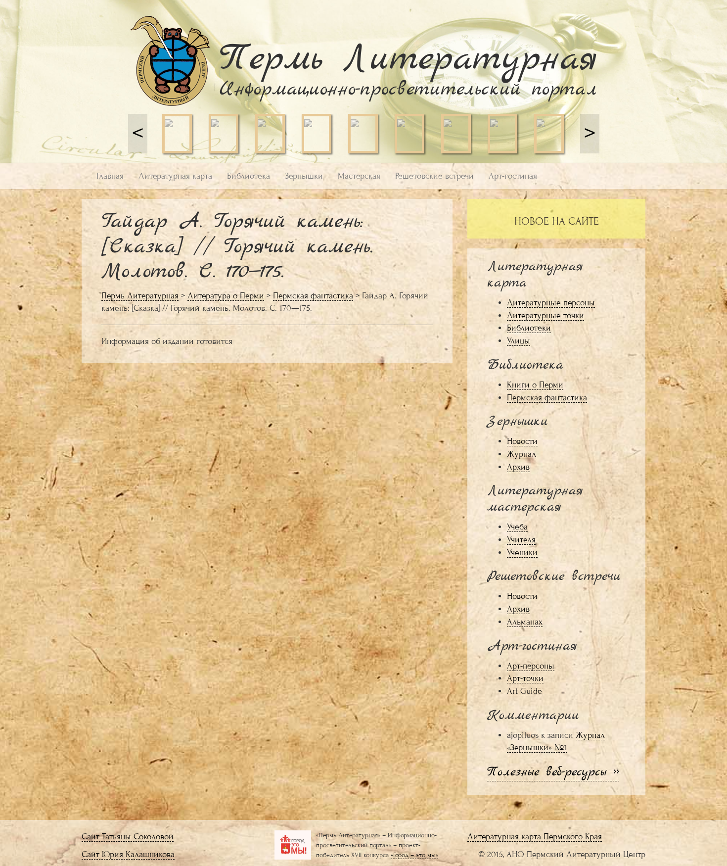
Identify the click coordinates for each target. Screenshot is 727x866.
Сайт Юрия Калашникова (128, 854)
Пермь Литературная (140, 295)
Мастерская (359, 176)
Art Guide (524, 691)
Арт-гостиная (513, 176)
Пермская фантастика (313, 295)
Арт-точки (525, 678)
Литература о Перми (225, 295)
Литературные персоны (551, 302)
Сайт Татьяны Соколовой (128, 836)
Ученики (522, 552)
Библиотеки (529, 328)
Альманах (525, 621)
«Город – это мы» (414, 855)
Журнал (521, 454)
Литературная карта (175, 176)
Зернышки (304, 176)
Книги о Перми (535, 384)
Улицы (518, 340)
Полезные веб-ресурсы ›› (553, 772)
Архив (518, 467)
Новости (522, 441)
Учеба (517, 526)
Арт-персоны (530, 666)
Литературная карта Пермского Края (534, 836)
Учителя (521, 539)
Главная (110, 176)
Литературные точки (545, 315)
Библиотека (248, 176)
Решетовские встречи (434, 176)
